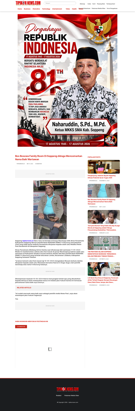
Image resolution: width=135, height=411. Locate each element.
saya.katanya (39, 282)
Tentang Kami (110, 4)
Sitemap (82, 4)
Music (81, 9)
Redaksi (58, 395)
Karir (94, 4)
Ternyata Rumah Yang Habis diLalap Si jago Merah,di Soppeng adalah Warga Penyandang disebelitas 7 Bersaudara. (104, 228)
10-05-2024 (49, 261)
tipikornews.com (73, 402)
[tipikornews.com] (28, 6)
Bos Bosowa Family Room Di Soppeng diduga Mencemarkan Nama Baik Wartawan (101, 202)
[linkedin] (31, 315)
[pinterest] (27, 315)
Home (20, 9)
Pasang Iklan (101, 4)
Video (68, 9)
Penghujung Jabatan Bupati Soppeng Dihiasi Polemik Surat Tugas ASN (102, 177)
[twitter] (20, 315)
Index (89, 4)
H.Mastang (66, 243)
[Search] (74, 3)
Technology (46, 9)
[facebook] (16, 315)
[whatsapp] (24, 315)
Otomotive (36, 9)
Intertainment (57, 9)
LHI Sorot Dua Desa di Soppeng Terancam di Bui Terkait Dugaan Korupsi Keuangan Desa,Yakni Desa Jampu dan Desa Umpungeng (103, 280)
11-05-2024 (75, 250)
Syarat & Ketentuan (84, 8)
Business (27, 9)
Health (74, 9)
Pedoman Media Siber (98, 8)
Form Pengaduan (112, 8)
